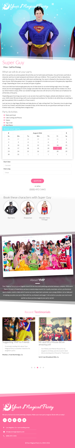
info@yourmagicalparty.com (15, 432)
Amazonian (28, 218)
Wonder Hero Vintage (44, 219)
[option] (37, 36)
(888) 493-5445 (37, 189)
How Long (7, 169)
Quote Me (37, 181)
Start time (7, 162)
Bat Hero (11, 218)
